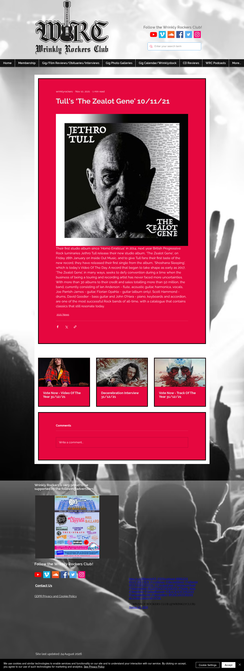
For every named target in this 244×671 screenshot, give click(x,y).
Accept (228, 665)
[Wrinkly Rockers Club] (162, 34)
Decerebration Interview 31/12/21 (120, 395)
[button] (77, 526)
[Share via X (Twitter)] (66, 326)
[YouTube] (153, 34)
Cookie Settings (207, 665)
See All (202, 351)
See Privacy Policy (94, 666)
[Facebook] (179, 34)
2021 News (63, 314)
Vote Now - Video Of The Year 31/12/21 (62, 395)
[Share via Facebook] (57, 326)
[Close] (240, 665)
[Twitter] (188, 34)
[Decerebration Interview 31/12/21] (122, 372)
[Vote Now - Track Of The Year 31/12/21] (180, 372)
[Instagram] (197, 34)
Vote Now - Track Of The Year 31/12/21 (177, 395)
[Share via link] (75, 326)
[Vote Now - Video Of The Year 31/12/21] (64, 372)
